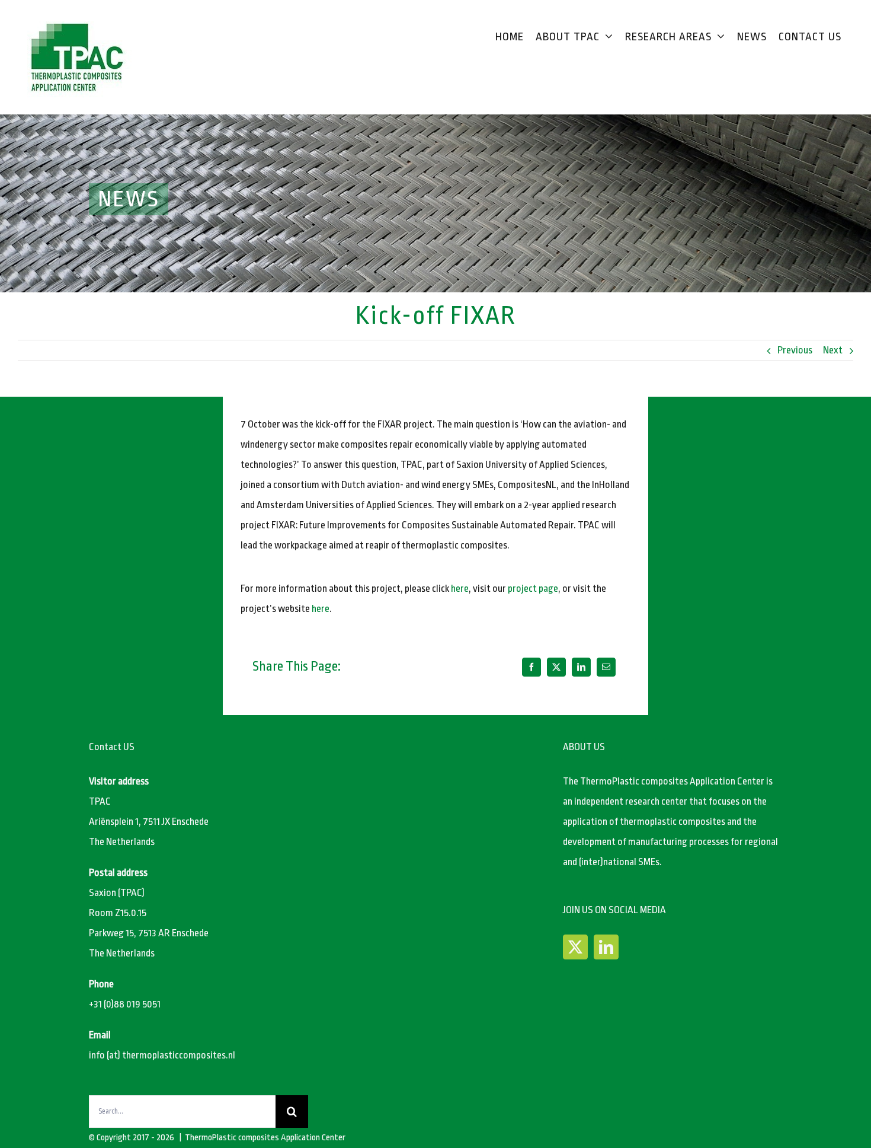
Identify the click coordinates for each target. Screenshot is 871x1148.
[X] (556, 667)
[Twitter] (575, 947)
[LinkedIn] (581, 667)
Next (833, 350)
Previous (794, 350)
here (460, 588)
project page (533, 588)
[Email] (606, 667)
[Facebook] (531, 667)
